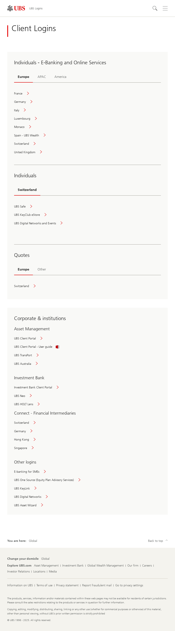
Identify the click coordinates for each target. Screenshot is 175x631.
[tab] (23, 77)
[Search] (155, 8)
